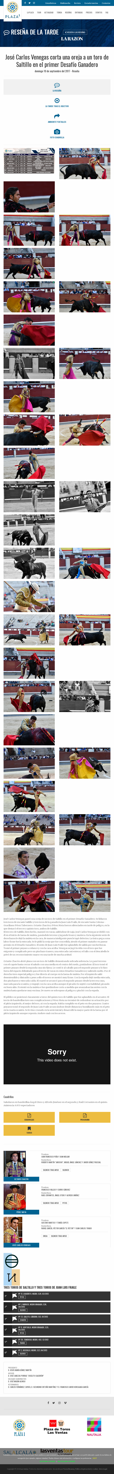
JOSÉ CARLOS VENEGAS (21, 1245)
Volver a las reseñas (75, 32)
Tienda (59, 12)
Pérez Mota (21, 1212)
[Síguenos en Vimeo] (65, 1403)
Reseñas (68, 12)
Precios (89, 12)
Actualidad (48, 12)
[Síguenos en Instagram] (34, 3)
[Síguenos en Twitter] (29, 3)
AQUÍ (94, 1458)
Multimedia (65, 3)
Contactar (106, 3)
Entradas (79, 12)
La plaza (30, 12)
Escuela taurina (91, 3)
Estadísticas (50, 3)
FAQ (107, 12)
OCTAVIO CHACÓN (21, 1179)
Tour (39, 12)
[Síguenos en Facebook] (25, 3)
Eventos (99, 12)
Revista (77, 3)
